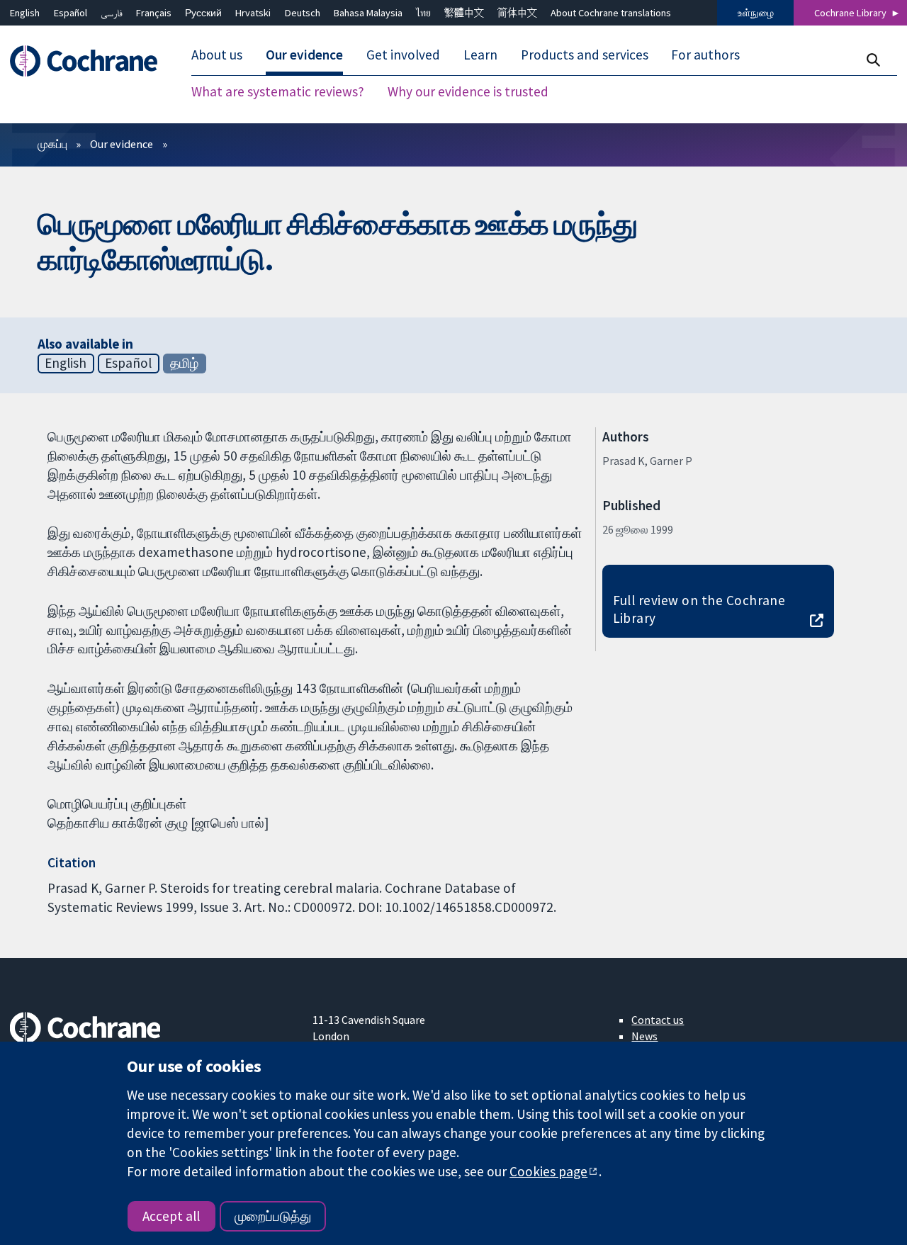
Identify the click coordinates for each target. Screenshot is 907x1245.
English (25, 12)
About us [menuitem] (216, 55)
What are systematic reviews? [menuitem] (277, 92)
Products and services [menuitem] (584, 55)
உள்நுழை (756, 12)
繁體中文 (464, 12)
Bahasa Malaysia (368, 12)
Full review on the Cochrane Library (699, 609)
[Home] (90, 61)
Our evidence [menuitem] (304, 55)
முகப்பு (52, 144)
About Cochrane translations (611, 12)
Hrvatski (253, 12)
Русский (203, 12)
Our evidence (121, 144)
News (644, 1036)
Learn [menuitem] (480, 55)
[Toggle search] (872, 60)
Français (153, 12)
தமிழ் (184, 362)
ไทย (423, 12)
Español (70, 12)
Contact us (657, 1020)
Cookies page (548, 1171)
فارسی (112, 12)
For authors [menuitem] (705, 55)
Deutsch (302, 12)
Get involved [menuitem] (403, 55)
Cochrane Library (850, 12)
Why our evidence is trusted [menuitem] (468, 92)
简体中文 (517, 12)
